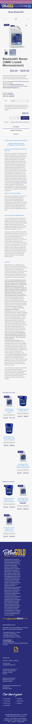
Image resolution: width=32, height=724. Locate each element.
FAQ (9, 721)
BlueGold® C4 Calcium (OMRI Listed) (9, 411)
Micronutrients (19, 122)
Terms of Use (7, 703)
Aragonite (18, 182)
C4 (21, 182)
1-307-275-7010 (6, 663)
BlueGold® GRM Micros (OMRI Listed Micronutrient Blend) (23, 466)
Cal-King (24, 182)
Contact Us (13, 721)
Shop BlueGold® (8, 720)
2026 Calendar (21, 721)
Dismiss (27, 6)
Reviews (16, 134)
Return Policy (20, 701)
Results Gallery (16, 720)
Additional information (16, 130)
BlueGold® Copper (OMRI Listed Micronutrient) (9, 529)
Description (16, 126)
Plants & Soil (26, 122)
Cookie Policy (7, 705)
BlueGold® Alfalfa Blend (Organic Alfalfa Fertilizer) (9, 500)
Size (6, 100)
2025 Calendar (7, 698)
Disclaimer (19, 698)
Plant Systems (14, 718)
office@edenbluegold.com (9, 664)
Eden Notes (24, 720)
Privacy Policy (7, 701)
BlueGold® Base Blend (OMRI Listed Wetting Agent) (23, 500)
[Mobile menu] (29, 6)
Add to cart (25, 117)
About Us (7, 718)
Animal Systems (22, 718)
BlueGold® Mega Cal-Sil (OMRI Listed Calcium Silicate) (9, 438)
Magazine (19, 703)
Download (10, 93)
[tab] (16, 127)
